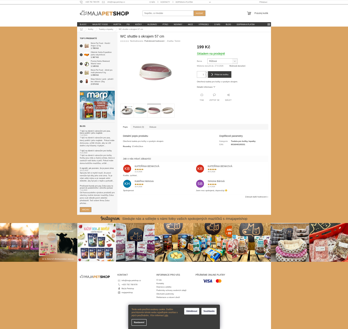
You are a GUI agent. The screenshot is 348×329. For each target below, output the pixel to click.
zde (166, 315)
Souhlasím (209, 311)
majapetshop (127, 292)
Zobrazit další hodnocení (256, 197)
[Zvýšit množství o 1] (206, 72)
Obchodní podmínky (165, 294)
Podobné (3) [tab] (138, 127)
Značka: (173, 41)
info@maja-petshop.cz (131, 280)
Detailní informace (205, 87)
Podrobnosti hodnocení (154, 41)
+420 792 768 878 (129, 284)
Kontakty (165, 2)
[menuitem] (83, 24)
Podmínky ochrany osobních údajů (171, 290)
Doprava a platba (184, 2)
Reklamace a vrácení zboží (168, 297)
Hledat (199, 13)
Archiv (85, 210)
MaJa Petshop (128, 288)
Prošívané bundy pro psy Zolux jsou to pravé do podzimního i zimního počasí (96, 187)
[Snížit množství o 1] (206, 76)
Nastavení (139, 322)
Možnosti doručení (237, 66)
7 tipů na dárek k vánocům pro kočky (96, 151)
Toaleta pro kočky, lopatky (243, 141)
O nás (152, 2)
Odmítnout (191, 311)
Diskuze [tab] (152, 127)
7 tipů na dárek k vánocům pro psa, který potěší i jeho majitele (95, 132)
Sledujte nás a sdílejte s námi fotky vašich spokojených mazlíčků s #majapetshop (184, 219)
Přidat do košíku (221, 74)
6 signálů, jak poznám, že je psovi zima (97, 168)
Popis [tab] (125, 127)
